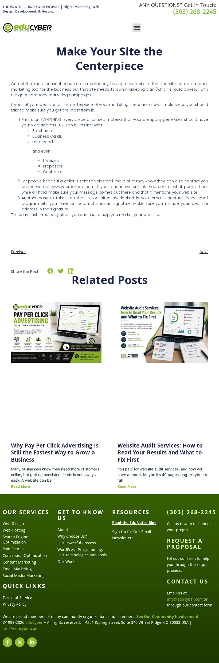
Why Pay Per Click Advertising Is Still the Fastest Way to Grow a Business (55, 453)
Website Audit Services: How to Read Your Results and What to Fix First (160, 453)
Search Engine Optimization (15, 540)
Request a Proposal (185, 544)
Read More (20, 487)
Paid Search (13, 549)
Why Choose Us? (72, 537)
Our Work (66, 562)
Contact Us (187, 582)
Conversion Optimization (25, 556)
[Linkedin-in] (32, 642)
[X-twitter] (20, 642)
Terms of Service (17, 598)
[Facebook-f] (7, 642)
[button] (136, 27)
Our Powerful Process (76, 543)
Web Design (13, 524)
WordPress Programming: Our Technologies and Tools (82, 553)
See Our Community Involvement (167, 617)
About (62, 530)
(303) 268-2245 (194, 12)
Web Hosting (14, 530)
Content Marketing (19, 562)
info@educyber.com (185, 600)
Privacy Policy (14, 605)
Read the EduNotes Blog (134, 523)
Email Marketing (17, 569)
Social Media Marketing (24, 576)
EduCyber (34, 623)
